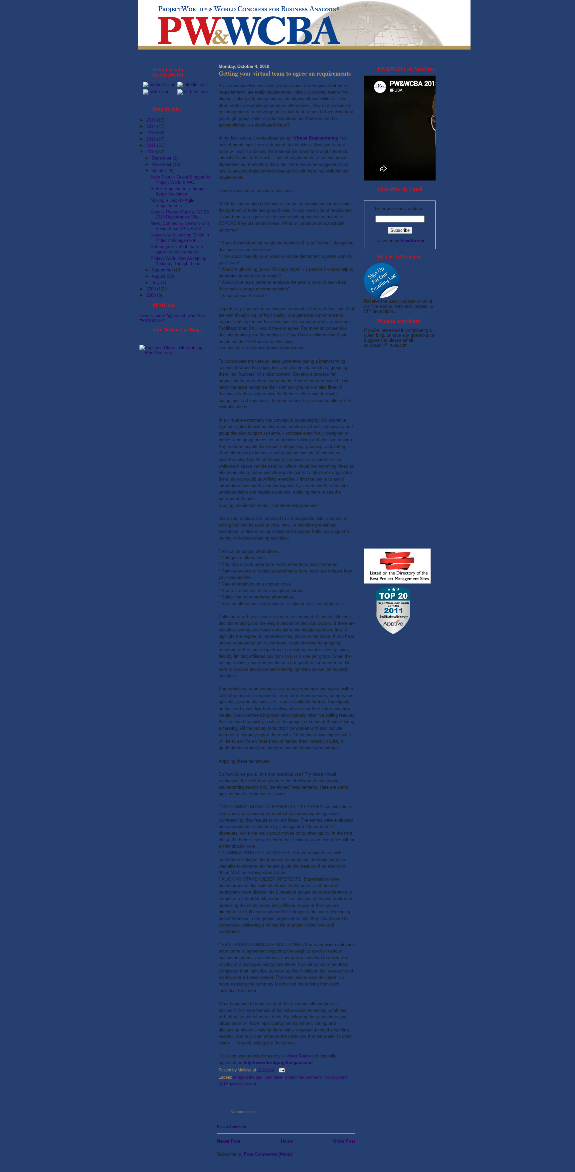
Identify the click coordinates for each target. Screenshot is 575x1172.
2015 (151, 120)
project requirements (303, 1077)
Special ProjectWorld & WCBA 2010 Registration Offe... (179, 214)
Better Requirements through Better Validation (178, 191)
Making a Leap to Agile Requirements (172, 203)
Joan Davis (298, 1055)
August (159, 276)
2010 (151, 151)
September (163, 269)
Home (287, 1141)
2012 (151, 139)
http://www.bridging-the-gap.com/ (278, 1062)
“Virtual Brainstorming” (316, 138)
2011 (151, 145)
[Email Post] (281, 1070)
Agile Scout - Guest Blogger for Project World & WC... (180, 180)
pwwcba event (243, 1084)
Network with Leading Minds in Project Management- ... (179, 237)
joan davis (274, 1077)
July (156, 282)
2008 (151, 295)
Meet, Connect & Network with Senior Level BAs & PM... (179, 226)
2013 (151, 132)
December (162, 158)
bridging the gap (248, 1077)
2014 (151, 126)
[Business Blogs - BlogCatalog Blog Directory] (175, 352)
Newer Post (228, 1141)
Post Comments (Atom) (268, 1154)
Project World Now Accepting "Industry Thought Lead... (178, 261)
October (160, 170)
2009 (151, 288)
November (162, 164)
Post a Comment (231, 1127)
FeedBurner (413, 240)
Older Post (344, 1141)
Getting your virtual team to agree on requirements (176, 249)
